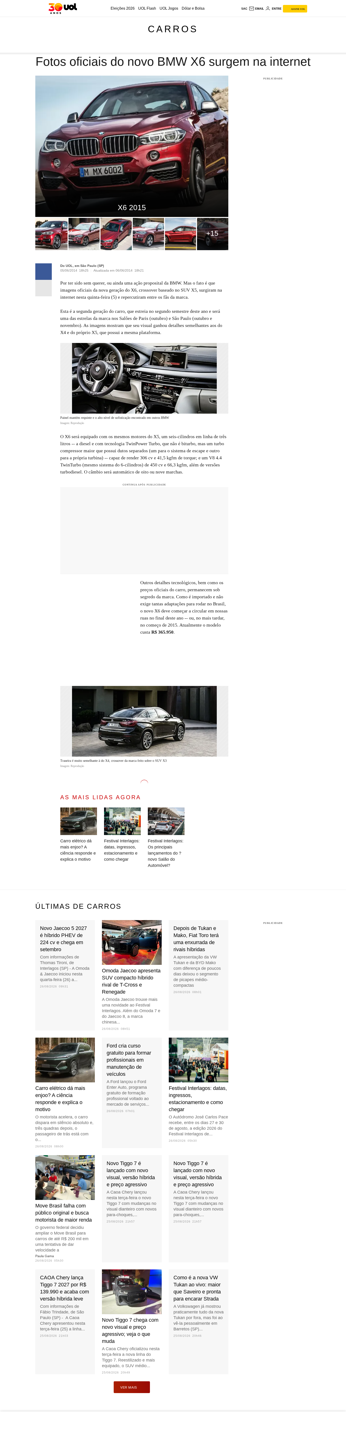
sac (244, 8)
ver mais (128, 1387)
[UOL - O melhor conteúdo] (62, 8)
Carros (173, 29)
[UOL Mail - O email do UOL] (256, 9)
